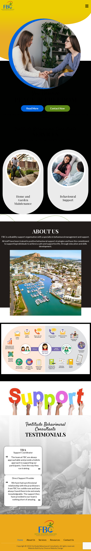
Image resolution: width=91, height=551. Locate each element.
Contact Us (69, 540)
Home (20, 540)
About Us (31, 540)
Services (42, 540)
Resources (55, 540)
